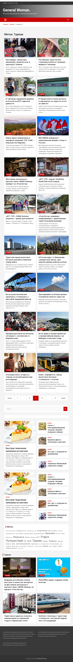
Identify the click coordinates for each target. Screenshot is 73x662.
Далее (63, 398)
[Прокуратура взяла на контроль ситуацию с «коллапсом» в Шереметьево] (20, 321)
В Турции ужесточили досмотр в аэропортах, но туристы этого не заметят (53, 101)
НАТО (38, 537)
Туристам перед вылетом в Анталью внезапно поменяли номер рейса (18, 259)
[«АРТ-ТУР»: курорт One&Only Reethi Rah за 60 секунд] (53, 167)
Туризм (8, 55)
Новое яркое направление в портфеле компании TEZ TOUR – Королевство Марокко (20, 140)
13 (55, 398)
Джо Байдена (19, 533)
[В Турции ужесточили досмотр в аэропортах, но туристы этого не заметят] (53, 86)
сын (22, 548)
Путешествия (14, 540)
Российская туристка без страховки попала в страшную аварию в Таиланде (52, 62)
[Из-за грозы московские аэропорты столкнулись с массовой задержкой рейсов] (20, 282)
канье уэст (31, 546)
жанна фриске (23, 546)
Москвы (33, 537)
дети (13, 546)
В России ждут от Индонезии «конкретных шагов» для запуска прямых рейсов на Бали (53, 259)
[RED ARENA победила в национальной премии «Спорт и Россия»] (53, 125)
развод (45, 546)
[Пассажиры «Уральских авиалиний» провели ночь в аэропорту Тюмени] (20, 47)
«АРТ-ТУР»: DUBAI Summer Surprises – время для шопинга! (20, 217)
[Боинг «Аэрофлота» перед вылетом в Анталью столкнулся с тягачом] (53, 362)
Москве (27, 537)
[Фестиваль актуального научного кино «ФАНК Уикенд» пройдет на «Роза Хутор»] (20, 167)
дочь (17, 546)
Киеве (63, 533)
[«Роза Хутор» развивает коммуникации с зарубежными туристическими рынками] (53, 204)
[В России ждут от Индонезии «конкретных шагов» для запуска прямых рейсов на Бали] (53, 245)
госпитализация (54, 544)
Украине (45, 541)
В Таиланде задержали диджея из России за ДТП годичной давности (20, 101)
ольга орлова (38, 546)
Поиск (65, 409)
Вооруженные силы (31, 530)
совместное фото (11, 548)
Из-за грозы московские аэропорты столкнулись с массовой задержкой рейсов (18, 296)
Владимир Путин (21, 530)
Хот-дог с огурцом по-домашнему (57, 453)
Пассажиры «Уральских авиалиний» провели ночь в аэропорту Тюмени (18, 62)
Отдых (45, 536)
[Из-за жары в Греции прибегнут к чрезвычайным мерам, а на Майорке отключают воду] (53, 321)
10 (42, 398)
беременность (35, 544)
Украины (53, 541)
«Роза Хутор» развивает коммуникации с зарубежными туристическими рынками (52, 218)
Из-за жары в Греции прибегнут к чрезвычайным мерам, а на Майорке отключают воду (52, 335)
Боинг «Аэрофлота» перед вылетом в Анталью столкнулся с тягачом (50, 377)
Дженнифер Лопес (10, 533)
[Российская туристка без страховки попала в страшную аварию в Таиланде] (53, 47)
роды (50, 546)
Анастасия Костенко (10, 530)
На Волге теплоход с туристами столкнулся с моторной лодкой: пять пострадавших (53, 618)
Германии (54, 530)
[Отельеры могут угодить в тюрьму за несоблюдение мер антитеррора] (20, 362)
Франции (60, 541)
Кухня (8, 445)
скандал (54, 546)
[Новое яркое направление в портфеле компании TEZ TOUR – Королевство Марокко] (20, 125)
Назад (10, 398)
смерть (60, 546)
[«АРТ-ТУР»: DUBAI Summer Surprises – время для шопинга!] (20, 204)
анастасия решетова (23, 544)
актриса (8, 544)
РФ (25, 541)
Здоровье (50, 533)
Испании (58, 533)
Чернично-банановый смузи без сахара (57, 464)
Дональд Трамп (28, 533)
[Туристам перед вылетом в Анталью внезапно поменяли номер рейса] (20, 245)
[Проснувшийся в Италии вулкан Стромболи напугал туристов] (53, 282)
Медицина (18, 537)
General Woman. (16, 10)
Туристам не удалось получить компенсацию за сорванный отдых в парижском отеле (18, 618)
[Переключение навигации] (5, 20)
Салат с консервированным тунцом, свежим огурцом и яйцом (56, 428)
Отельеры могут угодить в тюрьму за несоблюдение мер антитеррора (19, 377)
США (29, 541)
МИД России (9, 537)
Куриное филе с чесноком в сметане (57, 441)
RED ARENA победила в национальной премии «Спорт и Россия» (52, 140)
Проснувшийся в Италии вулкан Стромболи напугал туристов (53, 295)
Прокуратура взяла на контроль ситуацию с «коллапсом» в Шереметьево (20, 335)
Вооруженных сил (44, 531)
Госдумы (60, 530)
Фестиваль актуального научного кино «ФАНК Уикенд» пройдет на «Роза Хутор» (19, 181)
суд (19, 548)
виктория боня (45, 544)
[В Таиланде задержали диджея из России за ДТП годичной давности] (20, 86)
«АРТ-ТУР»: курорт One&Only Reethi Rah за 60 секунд (51, 180)
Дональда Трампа (39, 533)
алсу (13, 544)
